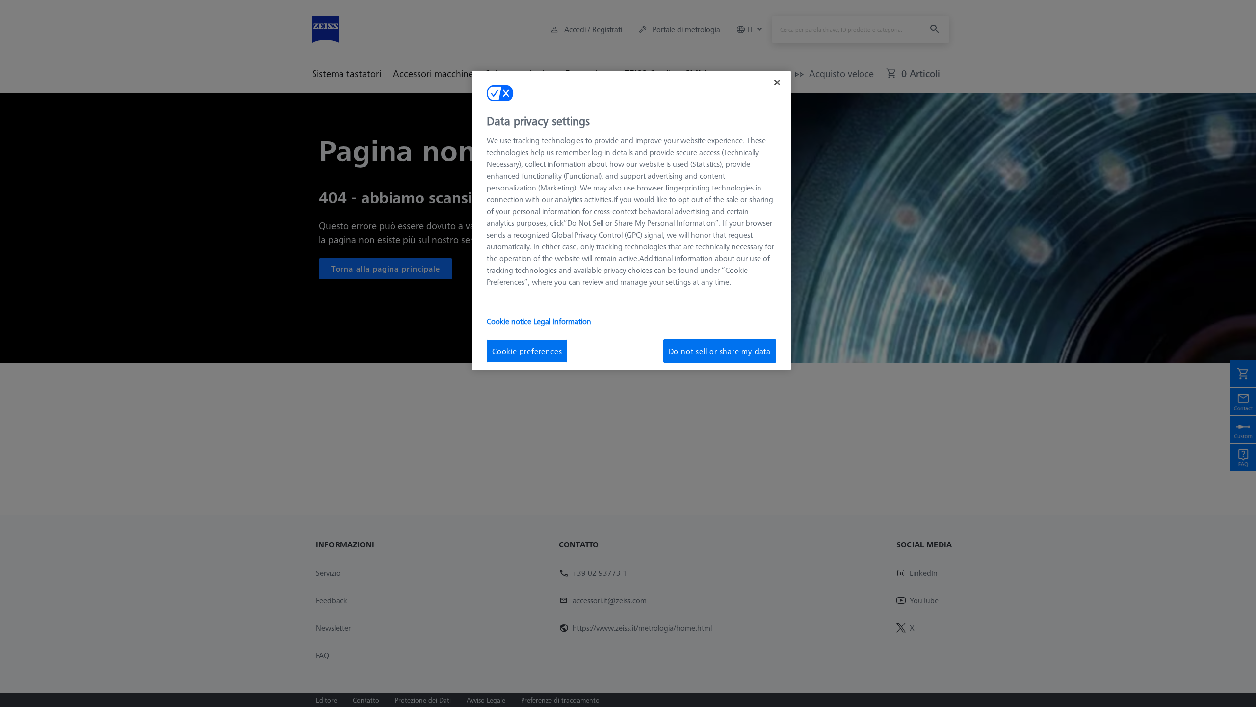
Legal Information (562, 321)
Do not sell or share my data (720, 351)
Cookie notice (510, 321)
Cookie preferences (527, 351)
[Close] (777, 82)
